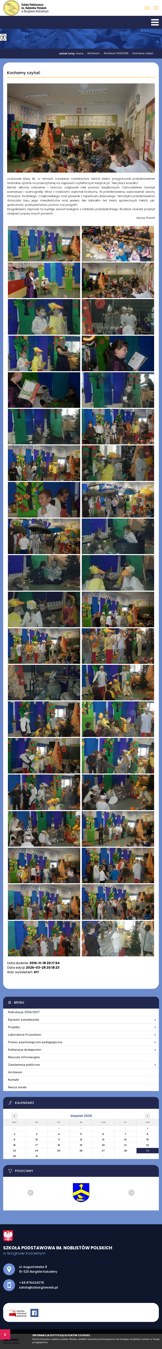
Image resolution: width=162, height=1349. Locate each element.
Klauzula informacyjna (24, 1057)
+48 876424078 (156, 8)
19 (81, 1145)
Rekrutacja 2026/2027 (24, 1012)
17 (36, 1145)
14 (125, 1139)
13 (103, 1139)
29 (147, 1150)
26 (81, 1150)
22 (147, 1145)
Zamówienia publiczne (24, 1065)
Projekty (14, 1027)
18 (59, 1145)
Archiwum (92, 53)
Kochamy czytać (23, 73)
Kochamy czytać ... (142, 53)
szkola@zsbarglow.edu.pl (148, 8)
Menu (19, 1002)
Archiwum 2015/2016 (114, 53)
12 (81, 1139)
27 (103, 1150)
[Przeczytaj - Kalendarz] (83, 1104)
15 (147, 1139)
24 (36, 1150)
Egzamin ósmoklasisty (23, 1019)
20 (103, 1145)
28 (125, 1150)
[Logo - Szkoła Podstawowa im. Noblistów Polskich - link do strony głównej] (26, 8)
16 (14, 1145)
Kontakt (13, 1080)
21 (125, 1145)
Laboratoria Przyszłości (24, 1034)
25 (58, 1150)
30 (14, 1156)
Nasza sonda (17, 1087)
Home (79, 53)
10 (36, 1139)
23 (14, 1150)
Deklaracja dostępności (24, 1049)
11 (59, 1139)
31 (37, 1156)
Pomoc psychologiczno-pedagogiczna (35, 1042)
